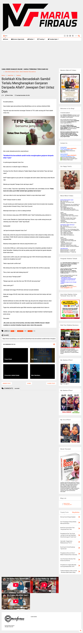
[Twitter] (67, 35)
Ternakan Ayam (53, 39)
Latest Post (10, 75)
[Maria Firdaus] (41, 32)
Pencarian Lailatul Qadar (11, 375)
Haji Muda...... (35, 359)
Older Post (51, 383)
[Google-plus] (70, 35)
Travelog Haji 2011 (68, 504)
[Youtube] (64, 35)
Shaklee (31, 39)
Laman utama (34, 616)
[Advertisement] (41, 54)
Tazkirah (18, 75)
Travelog (41, 39)
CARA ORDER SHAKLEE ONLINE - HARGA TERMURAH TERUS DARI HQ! (20, 71)
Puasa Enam (8, 359)
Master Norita (67, 503)
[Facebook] (73, 35)
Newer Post (7, 383)
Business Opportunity (18, 39)
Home (6, 39)
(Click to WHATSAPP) (71, 155)
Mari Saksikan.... (36, 375)
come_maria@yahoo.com (66, 287)
